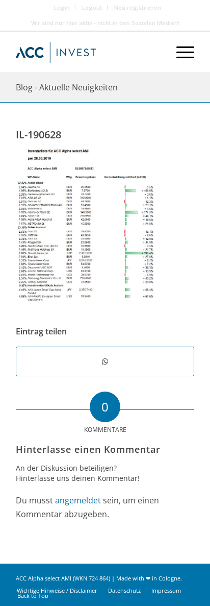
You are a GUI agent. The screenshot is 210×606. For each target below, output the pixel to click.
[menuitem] (62, 7)
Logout (92, 7)
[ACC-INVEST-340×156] (87, 52)
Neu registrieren (137, 7)
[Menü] (180, 52)
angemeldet (78, 500)
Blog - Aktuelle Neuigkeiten (67, 87)
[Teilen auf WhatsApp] (105, 361)
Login (62, 7)
